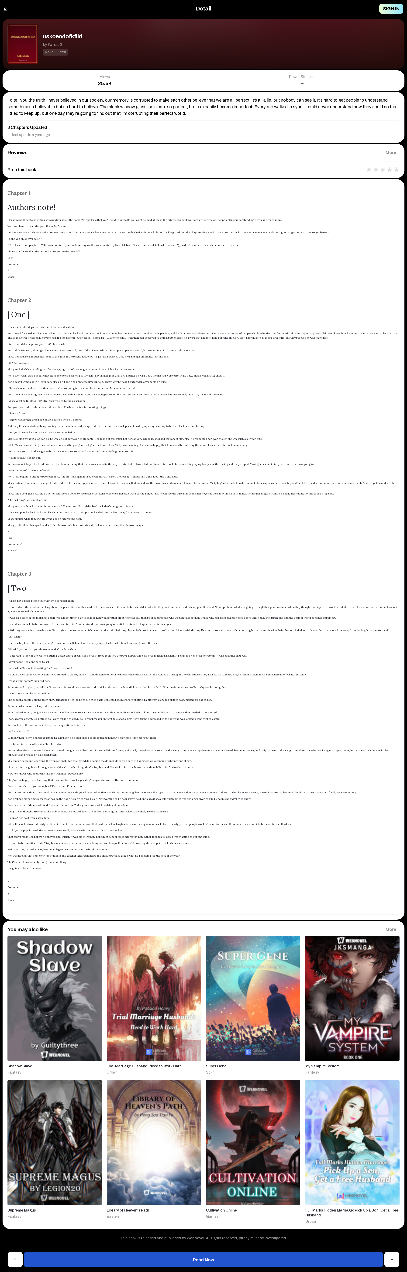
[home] (6, 8)
